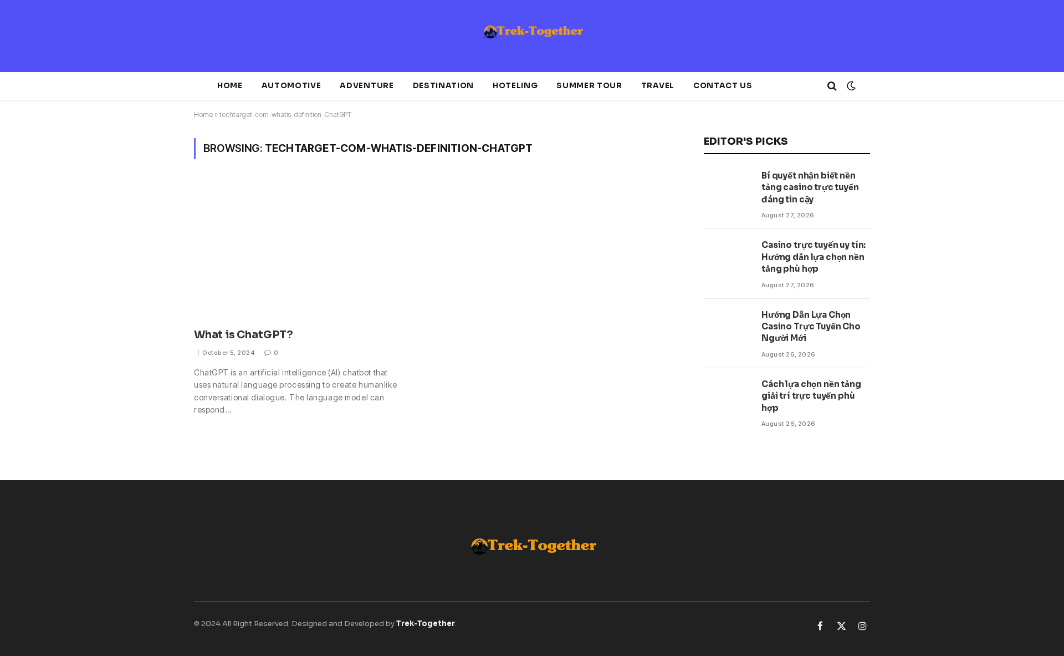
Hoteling (515, 85)
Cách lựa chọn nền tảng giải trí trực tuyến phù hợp (811, 396)
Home (230, 85)
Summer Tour (589, 85)
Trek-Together (425, 623)
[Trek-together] (532, 36)
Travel (657, 85)
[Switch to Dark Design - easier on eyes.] (850, 86)
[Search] (832, 86)
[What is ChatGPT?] (308, 250)
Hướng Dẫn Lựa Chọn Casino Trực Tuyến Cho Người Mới (811, 326)
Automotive (291, 85)
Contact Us (723, 85)
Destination (443, 85)
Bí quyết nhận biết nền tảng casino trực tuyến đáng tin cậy (810, 187)
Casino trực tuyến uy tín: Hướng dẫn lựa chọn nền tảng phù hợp (813, 257)
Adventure (366, 85)
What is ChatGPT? (243, 335)
